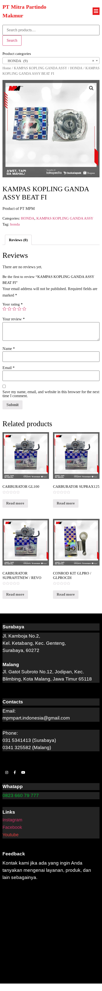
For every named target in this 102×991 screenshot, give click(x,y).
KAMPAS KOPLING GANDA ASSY (40, 68)
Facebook (12, 827)
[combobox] (51, 60)
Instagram (12, 819)
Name (8, 349)
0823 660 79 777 (20, 795)
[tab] (18, 240)
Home (6, 68)
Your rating (12, 304)
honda (15, 224)
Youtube (10, 834)
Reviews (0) (18, 240)
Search (12, 40)
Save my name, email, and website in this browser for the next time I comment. (50, 394)
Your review (13, 319)
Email (8, 368)
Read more (15, 503)
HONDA (76, 68)
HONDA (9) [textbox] (49, 61)
